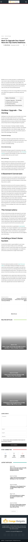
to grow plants (22, 226)
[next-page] (4, 408)
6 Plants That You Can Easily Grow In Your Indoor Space (21, 299)
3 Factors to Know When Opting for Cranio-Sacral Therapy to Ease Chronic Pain (18, 506)
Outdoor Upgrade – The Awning (13, 100)
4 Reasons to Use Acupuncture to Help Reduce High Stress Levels (14, 403)
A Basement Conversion (12, 102)
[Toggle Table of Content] (20, 98)
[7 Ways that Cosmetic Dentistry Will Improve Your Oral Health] (14, 364)
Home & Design (8, 36)
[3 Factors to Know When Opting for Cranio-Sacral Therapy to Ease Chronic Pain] (5, 505)
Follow (14, 452)
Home (2, 36)
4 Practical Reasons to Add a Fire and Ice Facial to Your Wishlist (17, 496)
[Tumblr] (19, 534)
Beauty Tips (14, 344)
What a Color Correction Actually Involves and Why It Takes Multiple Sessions (14, 347)
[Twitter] (23, 534)
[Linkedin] (12, 534)
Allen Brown (7, 45)
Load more (13, 511)
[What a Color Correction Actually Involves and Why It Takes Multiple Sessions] (14, 336)
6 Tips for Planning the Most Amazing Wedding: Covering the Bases (6, 299)
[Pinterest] (15, 534)
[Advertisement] (14, 19)
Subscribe (22, 452)
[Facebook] (5, 534)
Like (5, 452)
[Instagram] (8, 534)
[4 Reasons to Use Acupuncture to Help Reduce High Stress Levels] (14, 392)
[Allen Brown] (2, 45)
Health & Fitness (14, 372)
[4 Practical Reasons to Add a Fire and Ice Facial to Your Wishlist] (5, 496)
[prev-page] (2, 408)
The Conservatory (10, 103)
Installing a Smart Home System (14, 105)
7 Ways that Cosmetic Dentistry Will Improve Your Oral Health (14, 375)
